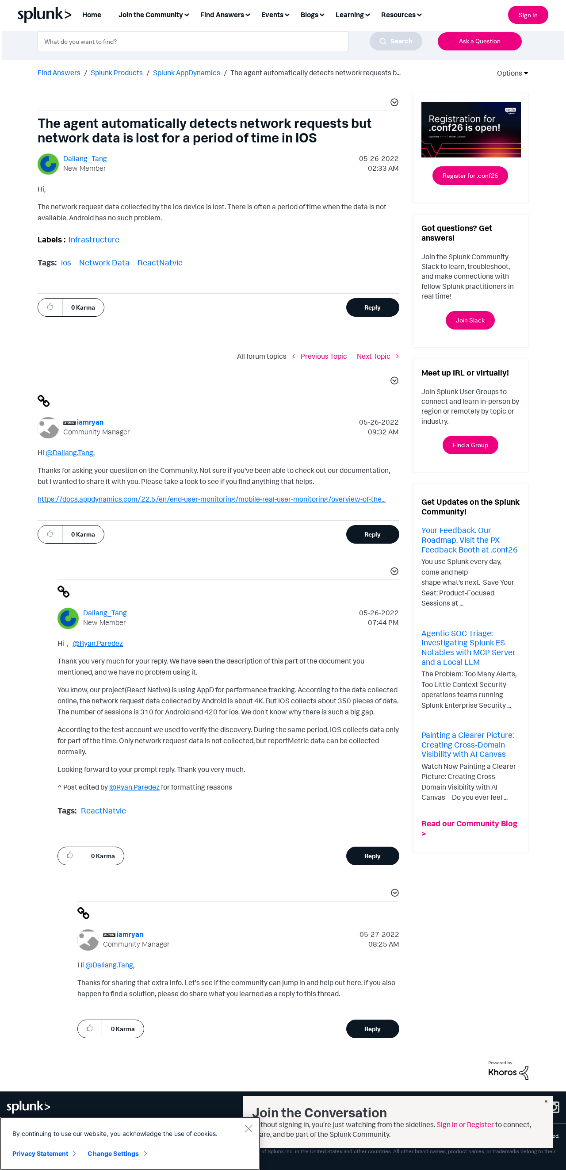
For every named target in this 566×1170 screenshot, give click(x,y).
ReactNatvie (160, 262)
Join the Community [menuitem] (151, 14)
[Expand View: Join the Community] (186, 13)
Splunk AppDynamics (186, 72)
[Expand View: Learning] (367, 13)
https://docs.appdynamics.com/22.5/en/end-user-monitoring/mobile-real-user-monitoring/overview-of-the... (212, 499)
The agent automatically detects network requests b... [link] (315, 72)
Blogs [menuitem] (309, 14)
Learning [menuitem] (350, 14)
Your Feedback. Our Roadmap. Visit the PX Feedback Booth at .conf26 (469, 539)
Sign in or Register (465, 1124)
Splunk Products (117, 72)
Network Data (104, 262)
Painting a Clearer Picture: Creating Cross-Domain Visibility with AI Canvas (467, 744)
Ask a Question (480, 41)
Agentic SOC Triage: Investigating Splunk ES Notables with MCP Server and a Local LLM (468, 647)
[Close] (248, 1128)
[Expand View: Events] (287, 13)
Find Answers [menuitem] (222, 14)
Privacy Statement (40, 1153)
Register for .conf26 (470, 175)
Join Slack (470, 320)
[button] (393, 103)
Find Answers (59, 72)
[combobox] (230, 41)
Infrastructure (94, 239)
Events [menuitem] (272, 14)
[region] (130, 1143)
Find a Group (470, 445)
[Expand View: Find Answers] (247, 13)
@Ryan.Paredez (98, 643)
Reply (372, 307)
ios (66, 262)
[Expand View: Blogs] (321, 13)
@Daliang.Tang (69, 452)
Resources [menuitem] (398, 14)
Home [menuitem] (91, 14)
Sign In (528, 15)
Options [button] (506, 73)
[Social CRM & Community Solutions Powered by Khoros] (508, 1069)
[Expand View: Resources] (419, 13)
